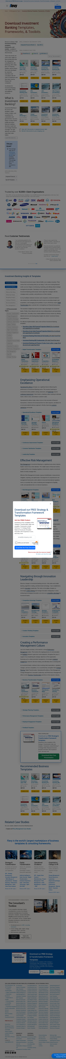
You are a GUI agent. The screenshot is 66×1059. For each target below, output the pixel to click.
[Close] (51, 504)
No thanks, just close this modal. (43, 554)
